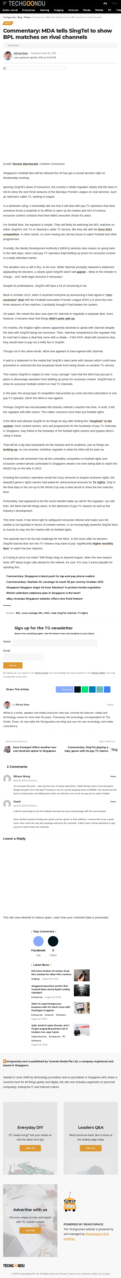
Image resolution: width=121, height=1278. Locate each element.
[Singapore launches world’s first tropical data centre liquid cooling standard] (82, 990)
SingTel (62, 613)
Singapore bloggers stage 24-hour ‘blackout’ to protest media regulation (54, 587)
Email (6, 650)
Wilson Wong (21, 776)
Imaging (35, 978)
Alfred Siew (21, 53)
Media (8, 23)
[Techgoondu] (27, 3)
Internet (49, 1015)
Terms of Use (41, 673)
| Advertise (86, 1274)
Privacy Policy (98, 673)
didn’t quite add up (62, 318)
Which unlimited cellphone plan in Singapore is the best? (44, 593)
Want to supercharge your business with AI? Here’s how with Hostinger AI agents (50, 1007)
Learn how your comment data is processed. (81, 917)
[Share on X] (76, 689)
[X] (53, 946)
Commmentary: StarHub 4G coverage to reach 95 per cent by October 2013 (55, 581)
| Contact (106, 1274)
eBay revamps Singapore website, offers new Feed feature (45, 598)
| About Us (97, 1274)
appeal (81, 271)
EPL (41, 613)
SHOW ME (30, 1230)
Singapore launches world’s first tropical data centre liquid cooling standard (50, 989)
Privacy (63, 1274)
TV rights (99, 482)
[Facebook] (116, 704)
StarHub (72, 613)
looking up (10, 449)
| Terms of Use (74, 1274)
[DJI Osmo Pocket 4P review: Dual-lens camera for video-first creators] (82, 975)
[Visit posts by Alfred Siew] (7, 705)
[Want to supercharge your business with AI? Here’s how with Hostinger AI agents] (82, 1008)
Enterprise (37, 997)
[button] (6, 3)
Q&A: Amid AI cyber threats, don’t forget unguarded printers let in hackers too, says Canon (50, 1029)
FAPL (47, 613)
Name (7, 641)
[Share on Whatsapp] (84, 689)
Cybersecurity (39, 1036)
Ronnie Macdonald (25, 164)
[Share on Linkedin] (91, 689)
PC (63, 1036)
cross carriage (30, 613)
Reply (113, 776)
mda (54, 613)
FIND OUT (90, 1148)
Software (61, 1015)
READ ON (30, 1148)
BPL (18, 613)
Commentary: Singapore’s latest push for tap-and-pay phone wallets (51, 576)
